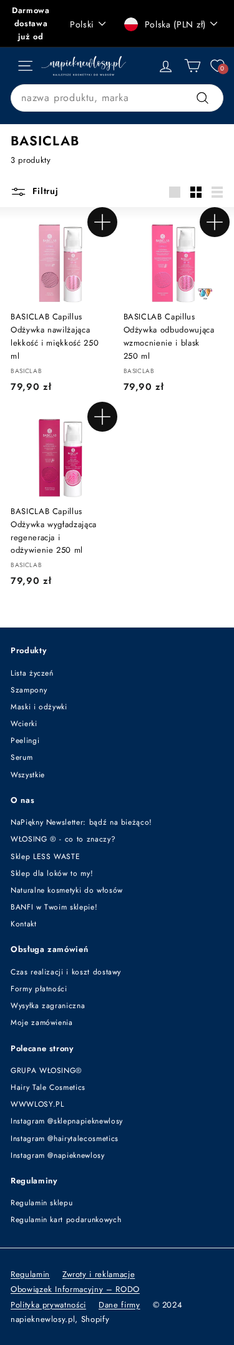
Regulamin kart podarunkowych (66, 1219)
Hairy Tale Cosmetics (48, 1087)
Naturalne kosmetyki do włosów (67, 890)
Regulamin (30, 1274)
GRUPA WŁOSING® (46, 1070)
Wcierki (24, 723)
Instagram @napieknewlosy (58, 1155)
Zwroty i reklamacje (98, 1274)
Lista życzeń (32, 673)
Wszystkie (28, 774)
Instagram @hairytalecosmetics (65, 1138)
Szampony (29, 690)
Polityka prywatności (48, 1305)
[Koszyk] (192, 65)
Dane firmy (119, 1305)
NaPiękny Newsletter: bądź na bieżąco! (81, 822)
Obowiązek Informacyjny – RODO (75, 1289)
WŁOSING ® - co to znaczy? (63, 839)
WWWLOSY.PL (37, 1104)
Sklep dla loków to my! (52, 873)
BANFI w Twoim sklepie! (54, 907)
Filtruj (44, 191)
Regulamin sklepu (41, 1202)
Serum (21, 757)
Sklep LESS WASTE (45, 856)
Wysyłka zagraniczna (48, 1005)
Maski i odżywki (39, 706)
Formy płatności (39, 988)
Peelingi (25, 740)
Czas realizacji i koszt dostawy (66, 972)
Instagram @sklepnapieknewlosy (67, 1121)
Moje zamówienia (42, 1022)
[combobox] (117, 98)
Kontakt (24, 924)
